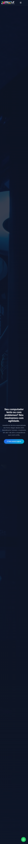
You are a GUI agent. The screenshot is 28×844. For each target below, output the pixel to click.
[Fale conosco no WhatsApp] (23, 839)
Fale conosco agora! (14, 441)
